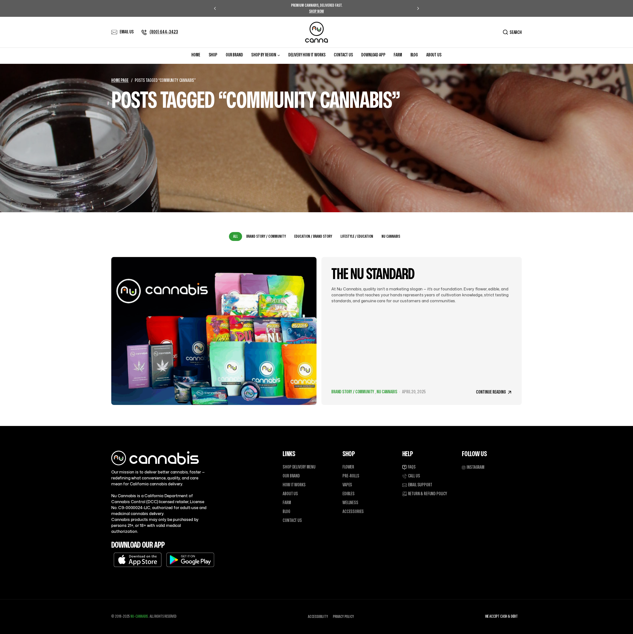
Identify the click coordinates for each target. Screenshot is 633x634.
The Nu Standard (373, 274)
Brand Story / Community (266, 236)
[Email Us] (114, 32)
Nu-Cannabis (139, 616)
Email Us (127, 32)
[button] (473, 467)
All (235, 236)
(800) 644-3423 (164, 32)
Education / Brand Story (313, 236)
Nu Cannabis (391, 236)
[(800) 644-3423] (144, 32)
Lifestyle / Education (356, 236)
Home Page (120, 80)
